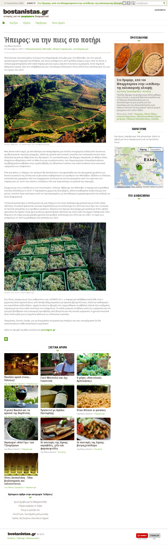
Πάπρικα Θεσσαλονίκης (138, 118)
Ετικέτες (11, 538)
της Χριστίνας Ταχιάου (14, 383)
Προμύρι (138, 113)
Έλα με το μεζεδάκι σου (30, 509)
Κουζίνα (62, 452)
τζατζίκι (155, 118)
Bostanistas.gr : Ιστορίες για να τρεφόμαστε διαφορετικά (26, 13)
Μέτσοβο (46, 49)
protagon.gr (48, 329)
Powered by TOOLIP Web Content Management (154, 536)
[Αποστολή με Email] (6, 339)
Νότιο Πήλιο (150, 113)
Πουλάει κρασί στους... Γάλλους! (17, 378)
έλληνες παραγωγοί (62, 49)
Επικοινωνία (32, 538)
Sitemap (21, 538)
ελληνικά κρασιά (33, 49)
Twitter (124, 3)
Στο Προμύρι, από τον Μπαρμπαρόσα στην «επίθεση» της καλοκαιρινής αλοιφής (80, 3)
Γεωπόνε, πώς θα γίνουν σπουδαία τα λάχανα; (30, 518)
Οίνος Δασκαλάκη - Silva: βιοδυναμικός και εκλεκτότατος (18, 480)
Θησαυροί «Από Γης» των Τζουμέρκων (19, 443)
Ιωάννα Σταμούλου (126, 116)
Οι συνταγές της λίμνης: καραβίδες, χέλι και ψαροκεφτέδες (54, 445)
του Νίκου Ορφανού (50, 416)
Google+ (133, 3)
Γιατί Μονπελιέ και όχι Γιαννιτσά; (54, 379)
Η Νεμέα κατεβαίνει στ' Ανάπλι (30, 505)
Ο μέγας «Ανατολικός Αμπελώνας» (89, 379)
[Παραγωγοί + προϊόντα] (139, 187)
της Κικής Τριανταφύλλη (129, 91)
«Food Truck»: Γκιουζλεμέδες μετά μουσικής (30, 514)
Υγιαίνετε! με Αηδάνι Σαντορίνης (52, 411)
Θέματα (26, 23)
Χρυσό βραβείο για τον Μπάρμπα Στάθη (30, 501)
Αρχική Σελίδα (3, 23)
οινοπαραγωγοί (80, 49)
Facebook (128, 3)
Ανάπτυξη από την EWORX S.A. (142, 536)
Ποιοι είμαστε (58, 23)
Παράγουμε (32, 383)
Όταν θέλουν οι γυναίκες (91, 410)
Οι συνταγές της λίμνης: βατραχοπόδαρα (90, 443)
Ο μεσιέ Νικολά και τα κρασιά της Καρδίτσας (17, 411)
